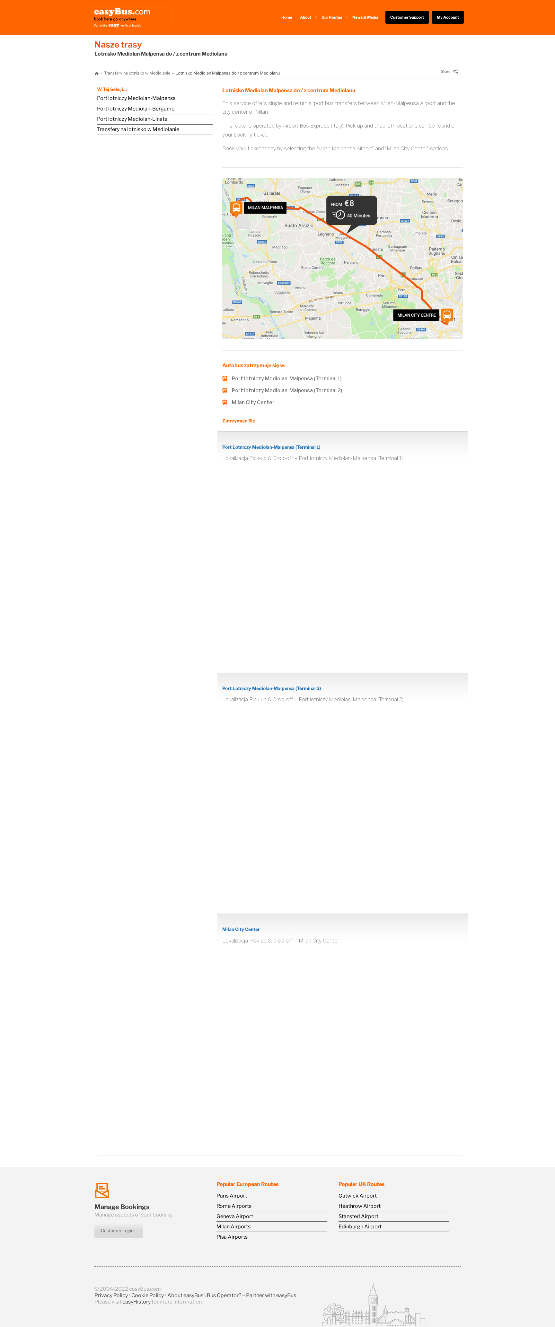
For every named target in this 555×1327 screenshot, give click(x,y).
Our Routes (332, 17)
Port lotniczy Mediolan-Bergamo (136, 109)
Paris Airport (231, 1196)
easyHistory (136, 1302)
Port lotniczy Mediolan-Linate (132, 119)
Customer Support (407, 17)
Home (286, 17)
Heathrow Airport (360, 1206)
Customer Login (117, 1230)
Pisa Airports (232, 1237)
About (305, 17)
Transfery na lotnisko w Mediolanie (137, 73)
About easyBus (185, 1295)
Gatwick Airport (358, 1196)
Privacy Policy (111, 1295)
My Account (448, 17)
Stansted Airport (358, 1216)
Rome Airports (233, 1206)
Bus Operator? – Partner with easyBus (251, 1295)
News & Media (365, 17)
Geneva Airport (234, 1216)
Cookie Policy (147, 1295)
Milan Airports (233, 1227)
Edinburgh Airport (360, 1227)
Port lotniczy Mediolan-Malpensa (136, 98)
